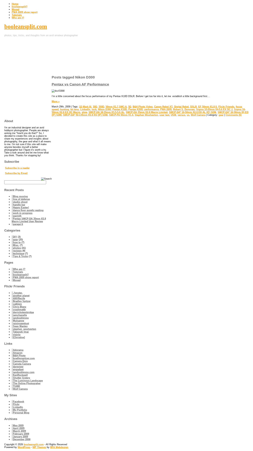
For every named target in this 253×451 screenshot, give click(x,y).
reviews (17, 250)
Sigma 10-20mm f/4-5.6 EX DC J (214, 109)
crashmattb (19, 309)
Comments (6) (234, 115)
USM (173, 115)
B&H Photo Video (143, 106)
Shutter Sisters (21, 377)
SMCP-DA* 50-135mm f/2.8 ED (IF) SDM (85, 115)
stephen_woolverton (24, 329)
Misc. (16, 245)
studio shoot (20, 202)
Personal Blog (21, 412)
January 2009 (20, 436)
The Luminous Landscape (28, 380)
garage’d (18, 224)
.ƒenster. (18, 292)
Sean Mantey (20, 326)
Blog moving (20, 196)
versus (181, 115)
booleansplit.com (25, 26)
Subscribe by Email (16, 173)
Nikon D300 (104, 109)
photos (17, 248)
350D (101, 106)
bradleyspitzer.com (24, 358)
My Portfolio (20, 410)
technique (18, 253)
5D (129, 106)
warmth (17, 215)
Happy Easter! (21, 207)
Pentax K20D (135, 109)
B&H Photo (19, 355)
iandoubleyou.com (23, 372)
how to (17, 242)
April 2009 (18, 428)
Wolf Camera (198, 115)
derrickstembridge (23, 312)
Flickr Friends (226, 106)
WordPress (24, 447)
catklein (17, 304)
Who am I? (18, 17)
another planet (21, 295)
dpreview (18, 366)
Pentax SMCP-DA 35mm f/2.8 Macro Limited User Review (29, 220)
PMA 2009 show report (24, 12)
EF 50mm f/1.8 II (207, 106)
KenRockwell (20, 375)
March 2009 (19, 431)
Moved (15, 9)
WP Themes (39, 447)
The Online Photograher (27, 383)
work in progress (22, 213)
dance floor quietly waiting (28, 210)
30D (95, 106)
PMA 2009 (166, 109)
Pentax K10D (119, 109)
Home (15, 3)
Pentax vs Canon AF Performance (80, 84)
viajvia (16, 334)
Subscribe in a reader (17, 168)
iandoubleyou (21, 317)
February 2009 (21, 433)
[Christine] (19, 337)
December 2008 (21, 439)
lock (94, 109)
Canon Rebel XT (163, 106)
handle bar (19, 204)
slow (84, 112)
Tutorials (17, 15)
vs (188, 115)
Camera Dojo (20, 361)
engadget (18, 369)
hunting (64, 109)
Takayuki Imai (21, 331)
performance (151, 109)
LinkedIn (85, 109)
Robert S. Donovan (184, 109)
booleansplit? (19, 6)
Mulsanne (18, 320)
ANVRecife (19, 298)
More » (55, 101)
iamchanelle (20, 315)
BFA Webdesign (59, 447)
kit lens (74, 109)
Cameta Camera (22, 364)
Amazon (17, 352)
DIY (15, 236)
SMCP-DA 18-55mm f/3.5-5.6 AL (106, 112)
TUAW (16, 386)
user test (164, 115)
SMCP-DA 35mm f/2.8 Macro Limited (146, 112)
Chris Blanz (19, 306)
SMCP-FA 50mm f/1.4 (121, 115)
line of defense (21, 199)
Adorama (18, 350)
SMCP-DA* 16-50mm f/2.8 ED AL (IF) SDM (192, 112)
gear (221, 115)
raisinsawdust (21, 323)
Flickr (16, 404)
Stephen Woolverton (146, 115)
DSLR (193, 106)
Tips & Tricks (20, 256)
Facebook (18, 401)
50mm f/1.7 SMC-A (116, 106)
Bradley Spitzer (22, 301)
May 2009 (18, 425)
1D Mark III (85, 106)
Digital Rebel (181, 106)
